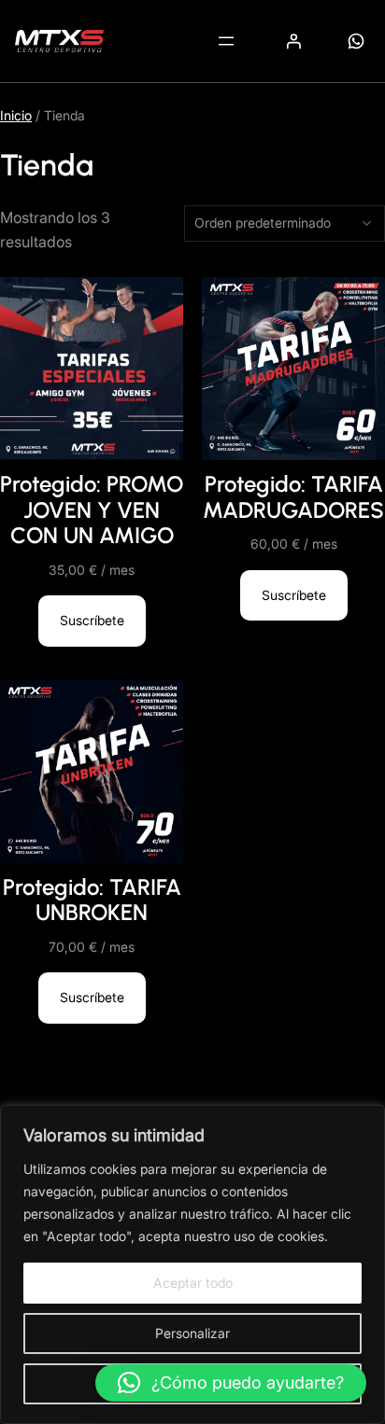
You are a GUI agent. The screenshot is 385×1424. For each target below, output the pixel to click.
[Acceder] (293, 41)
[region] (192, 1264)
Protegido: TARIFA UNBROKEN (92, 900)
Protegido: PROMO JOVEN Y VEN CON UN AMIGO (91, 509)
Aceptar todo (193, 1283)
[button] (230, 1383)
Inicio (16, 115)
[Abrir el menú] (226, 41)
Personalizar (192, 1333)
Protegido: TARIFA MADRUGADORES (293, 497)
